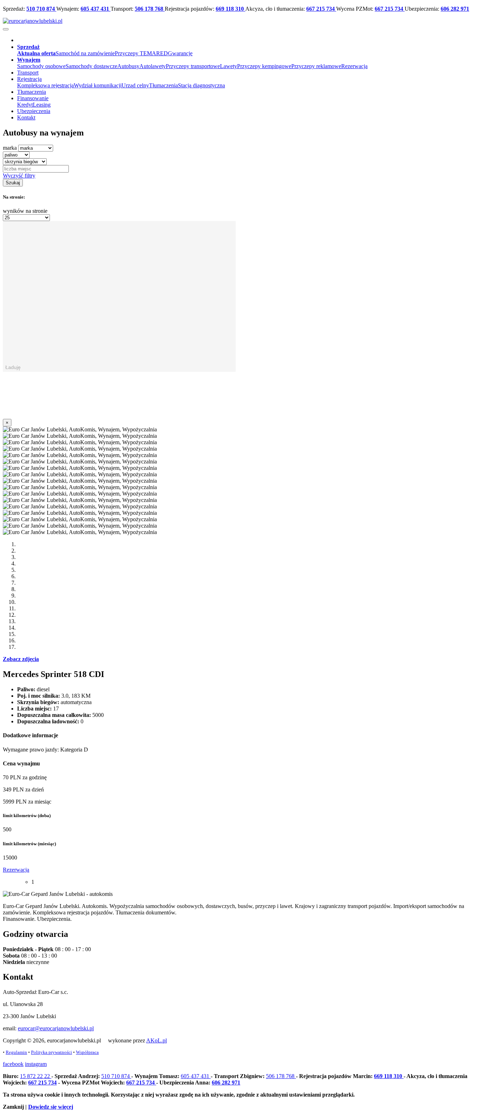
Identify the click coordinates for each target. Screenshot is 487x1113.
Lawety (228, 66)
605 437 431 (96, 9)
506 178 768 (150, 9)
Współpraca (87, 1052)
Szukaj (13, 182)
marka (10, 148)
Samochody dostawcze (91, 66)
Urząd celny (135, 85)
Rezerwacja (354, 66)
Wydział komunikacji (98, 85)
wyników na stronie (25, 211)
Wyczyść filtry (19, 176)
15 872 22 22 (35, 1076)
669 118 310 (230, 9)
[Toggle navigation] (6, 29)
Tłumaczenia (163, 85)
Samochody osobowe (41, 66)
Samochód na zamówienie (85, 53)
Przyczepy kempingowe (264, 66)
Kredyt (25, 105)
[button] (28, 47)
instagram (36, 1064)
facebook (13, 1064)
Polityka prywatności (51, 1052)
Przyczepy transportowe (193, 66)
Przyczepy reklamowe (316, 66)
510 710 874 (41, 9)
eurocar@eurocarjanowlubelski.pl (56, 1028)
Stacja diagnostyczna (201, 85)
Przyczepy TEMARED (141, 53)
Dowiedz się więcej (50, 1107)
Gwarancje (180, 53)
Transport (28, 73)
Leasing (42, 105)
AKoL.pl (156, 1040)
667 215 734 (321, 9)
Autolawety (152, 66)
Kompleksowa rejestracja (45, 85)
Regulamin (16, 1052)
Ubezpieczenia (33, 111)
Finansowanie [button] (32, 98)
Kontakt (26, 117)
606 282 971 (455, 9)
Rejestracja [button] (29, 79)
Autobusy (128, 66)
